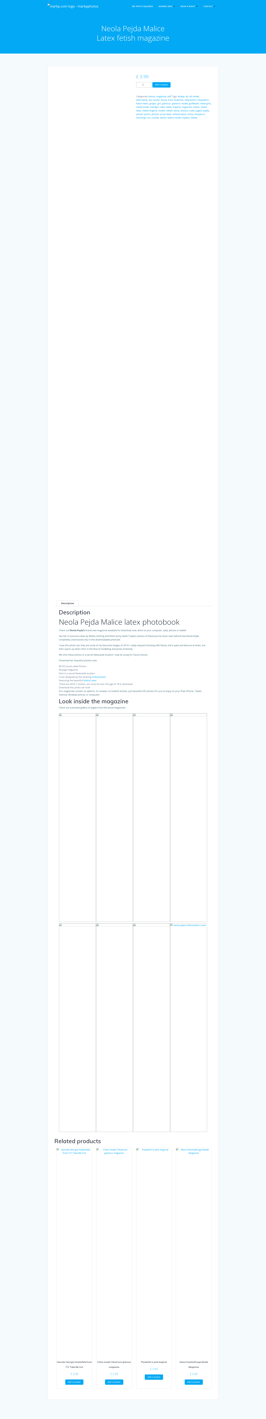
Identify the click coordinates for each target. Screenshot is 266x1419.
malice (196, 107)
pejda (206, 110)
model (161, 110)
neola (176, 110)
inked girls (205, 103)
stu (149, 117)
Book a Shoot (188, 6)
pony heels (166, 114)
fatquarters (191, 99)
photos (155, 114)
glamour (166, 103)
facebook (179, 99)
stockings (141, 117)
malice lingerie (149, 110)
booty (164, 99)
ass (150, 99)
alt (187, 96)
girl (159, 103)
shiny (190, 114)
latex (162, 107)
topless (186, 117)
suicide (155, 117)
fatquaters (203, 99)
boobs (156, 99)
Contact (208, 6)
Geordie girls (165, 6)
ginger (152, 103)
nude (191, 110)
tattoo (163, 117)
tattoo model (174, 117)
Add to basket (161, 85)
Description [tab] (67, 603)
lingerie (177, 107)
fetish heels (142, 103)
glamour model (180, 103)
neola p (184, 110)
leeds (169, 107)
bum (170, 99)
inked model (142, 107)
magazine (161, 96)
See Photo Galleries (142, 6)
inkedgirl (154, 107)
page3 (198, 110)
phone (139, 114)
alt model (194, 96)
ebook (152, 96)
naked (169, 110)
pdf (169, 96)
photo (147, 114)
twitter (194, 117)
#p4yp (181, 96)
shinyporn (199, 114)
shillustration (179, 114)
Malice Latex (90, 680)
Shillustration (99, 676)
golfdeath (194, 103)
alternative (141, 99)
